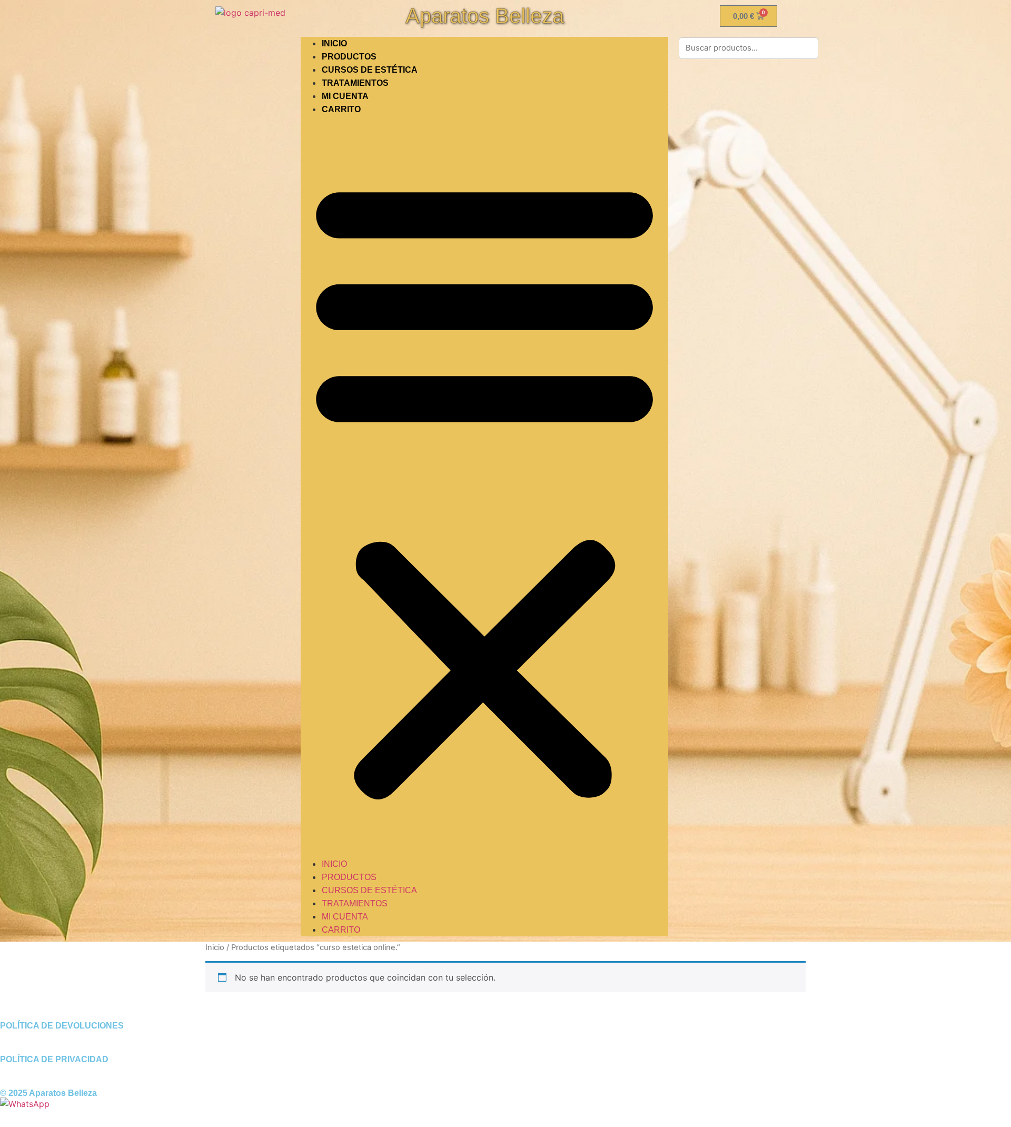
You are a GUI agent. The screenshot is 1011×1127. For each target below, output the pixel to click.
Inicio (214, 947)
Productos (349, 56)
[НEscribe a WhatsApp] (24, 1104)
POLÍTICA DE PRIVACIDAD (54, 1059)
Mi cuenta (345, 96)
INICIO (334, 43)
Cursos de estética (370, 69)
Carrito (341, 109)
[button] (484, 486)
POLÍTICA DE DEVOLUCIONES (62, 1025)
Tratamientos (355, 82)
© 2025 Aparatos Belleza (48, 1093)
